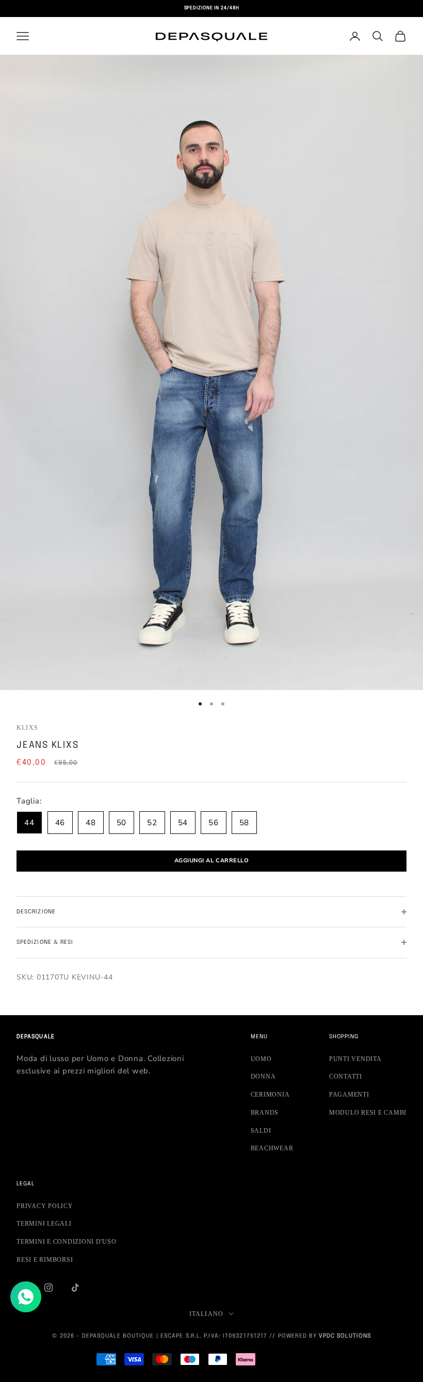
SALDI (261, 1130)
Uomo (261, 1059)
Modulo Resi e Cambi (367, 1112)
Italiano (206, 1313)
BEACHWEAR (272, 1148)
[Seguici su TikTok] (75, 1287)
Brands (265, 1112)
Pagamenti (349, 1094)
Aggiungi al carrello (211, 860)
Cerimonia (270, 1094)
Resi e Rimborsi (45, 1259)
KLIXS (27, 727)
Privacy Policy (45, 1206)
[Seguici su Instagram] (48, 1287)
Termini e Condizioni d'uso (67, 1241)
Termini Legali (44, 1223)
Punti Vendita (355, 1059)
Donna (263, 1076)
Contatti (345, 1076)
